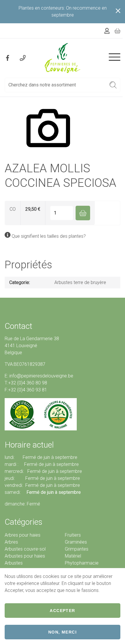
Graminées (76, 542)
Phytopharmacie (82, 563)
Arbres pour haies (22, 535)
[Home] (62, 58)
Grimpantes (76, 549)
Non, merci (62, 632)
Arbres (11, 542)
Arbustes (14, 563)
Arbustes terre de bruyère (80, 282)
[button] (113, 85)
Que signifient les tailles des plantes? (49, 236)
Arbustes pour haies (25, 556)
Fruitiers (73, 535)
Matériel (73, 556)
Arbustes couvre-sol (25, 549)
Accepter (62, 610)
